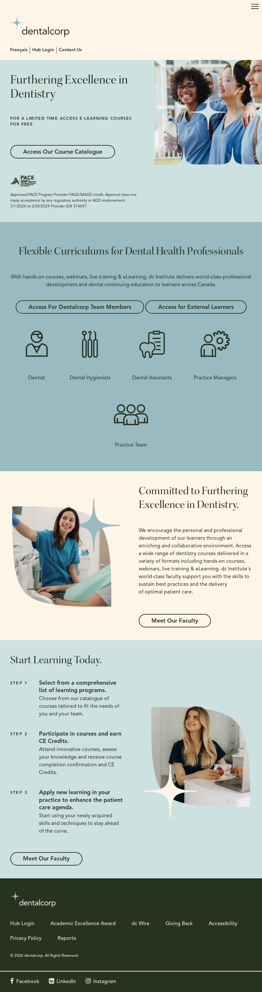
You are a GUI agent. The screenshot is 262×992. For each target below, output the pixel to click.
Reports (67, 938)
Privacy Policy (26, 938)
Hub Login (43, 50)
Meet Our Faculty (174, 621)
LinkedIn (66, 981)
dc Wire (141, 923)
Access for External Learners (196, 308)
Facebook (27, 981)
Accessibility (223, 923)
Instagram (104, 981)
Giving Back (179, 923)
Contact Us (70, 50)
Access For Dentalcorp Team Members (79, 308)
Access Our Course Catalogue (62, 152)
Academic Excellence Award (83, 923)
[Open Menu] (255, 6)
